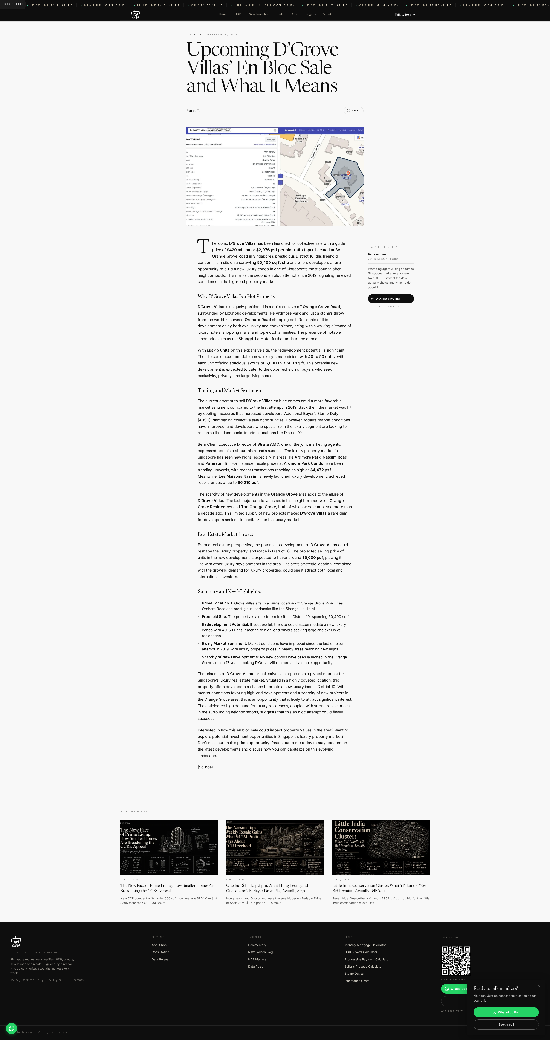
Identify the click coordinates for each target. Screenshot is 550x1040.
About (327, 14)
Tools (279, 14)
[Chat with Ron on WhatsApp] (11, 1028)
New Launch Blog (260, 952)
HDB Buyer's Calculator (361, 952)
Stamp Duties (354, 973)
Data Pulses (160, 959)
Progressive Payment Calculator (367, 959)
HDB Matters (257, 959)
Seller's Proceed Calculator (363, 966)
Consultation (160, 952)
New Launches (258, 14)
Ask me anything (388, 298)
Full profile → (391, 306)
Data (293, 14)
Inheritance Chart (357, 981)
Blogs (308, 14)
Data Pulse (255, 966)
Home (223, 14)
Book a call (506, 1024)
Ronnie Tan (194, 110)
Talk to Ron (405, 14)
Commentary (257, 945)
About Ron (159, 945)
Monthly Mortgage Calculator (365, 945)
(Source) (205, 767)
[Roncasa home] (136, 14)
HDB (237, 14)
